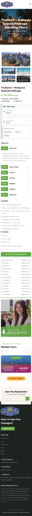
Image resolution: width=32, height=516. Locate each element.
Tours (2, 441)
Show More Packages (16, 378)
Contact (3, 454)
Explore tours (7, 428)
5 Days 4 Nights (16, 358)
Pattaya (8, 172)
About (2, 447)
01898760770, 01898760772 (9, 462)
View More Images (23, 80)
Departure (9, 148)
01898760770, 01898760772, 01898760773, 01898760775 (16, 332)
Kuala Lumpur (10, 167)
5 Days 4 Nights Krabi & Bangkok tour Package (8, 368)
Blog (2, 451)
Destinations (4, 438)
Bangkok (8, 183)
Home (2, 32)
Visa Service (4, 444)
